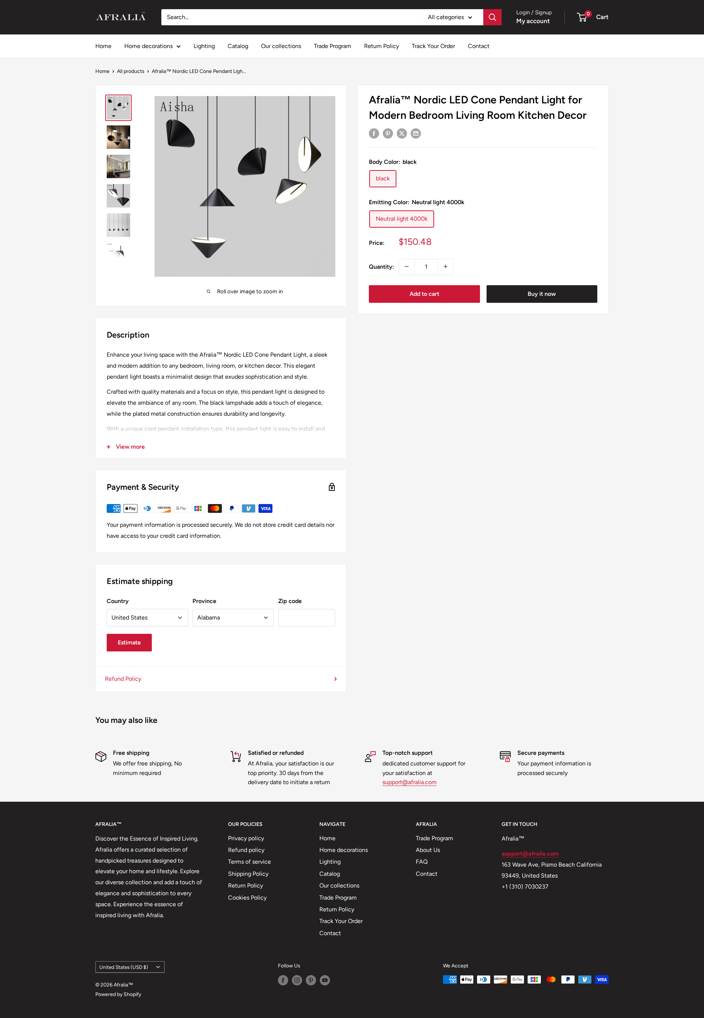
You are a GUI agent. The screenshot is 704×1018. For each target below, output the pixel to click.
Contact (478, 46)
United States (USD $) (123, 967)
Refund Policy (123, 678)
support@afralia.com (409, 782)
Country (118, 601)
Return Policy (381, 46)
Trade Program (332, 46)
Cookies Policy (247, 897)
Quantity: (381, 266)
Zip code (290, 601)
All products (130, 71)
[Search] (492, 17)
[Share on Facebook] (374, 133)
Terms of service (249, 861)
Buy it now (542, 293)
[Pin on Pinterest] (388, 133)
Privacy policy (246, 838)
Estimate (129, 642)
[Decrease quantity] (406, 266)
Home (103, 46)
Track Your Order (433, 46)
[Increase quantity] (445, 266)
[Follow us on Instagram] (297, 980)
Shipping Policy (248, 873)
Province (204, 601)
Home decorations (148, 46)
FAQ (422, 861)
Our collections (281, 46)
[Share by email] (416, 133)
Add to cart (424, 293)
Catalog (238, 46)
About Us (428, 849)
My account (533, 21)
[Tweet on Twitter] (402, 133)
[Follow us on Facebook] (283, 980)
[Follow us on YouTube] (325, 980)
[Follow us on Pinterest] (311, 980)
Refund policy (246, 849)
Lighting (204, 46)
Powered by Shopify (118, 994)
